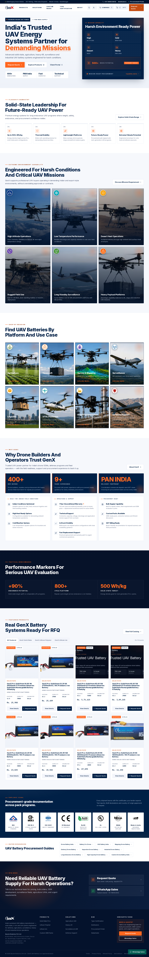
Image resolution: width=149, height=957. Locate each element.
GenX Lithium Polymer (43, 640)
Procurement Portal (137, 2)
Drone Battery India (67, 844)
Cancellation (118, 953)
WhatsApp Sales (130, 938)
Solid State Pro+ (45, 921)
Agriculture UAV (71, 921)
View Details (14, 708)
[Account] (94, 7)
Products (23, 7)
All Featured (11, 640)
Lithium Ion (43, 929)
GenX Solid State (26, 640)
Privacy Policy (96, 953)
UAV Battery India (103, 844)
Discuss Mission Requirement (127, 182)
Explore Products (35, 65)
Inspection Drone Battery (90, 849)
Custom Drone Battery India (120, 855)
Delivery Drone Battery (68, 849)
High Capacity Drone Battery (96, 855)
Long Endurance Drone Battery (71, 855)
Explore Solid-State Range (128, 117)
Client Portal (55, 65)
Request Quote (134, 7)
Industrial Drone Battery (112, 849)
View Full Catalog (132, 631)
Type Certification (66, 7)
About (80, 7)
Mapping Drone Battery (122, 844)
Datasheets (95, 933)
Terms (88, 953)
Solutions (37, 7)
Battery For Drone (85, 844)
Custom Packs (49, 7)
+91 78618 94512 (110, 2)
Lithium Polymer (45, 925)
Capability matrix (131, 74)
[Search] (89, 7)
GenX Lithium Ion (61, 640)
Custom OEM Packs (46, 933)
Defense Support (71, 933)
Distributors (122, 2)
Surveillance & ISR (72, 929)
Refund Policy (107, 953)
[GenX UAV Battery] (9, 8)
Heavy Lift (69, 925)
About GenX (134, 467)
